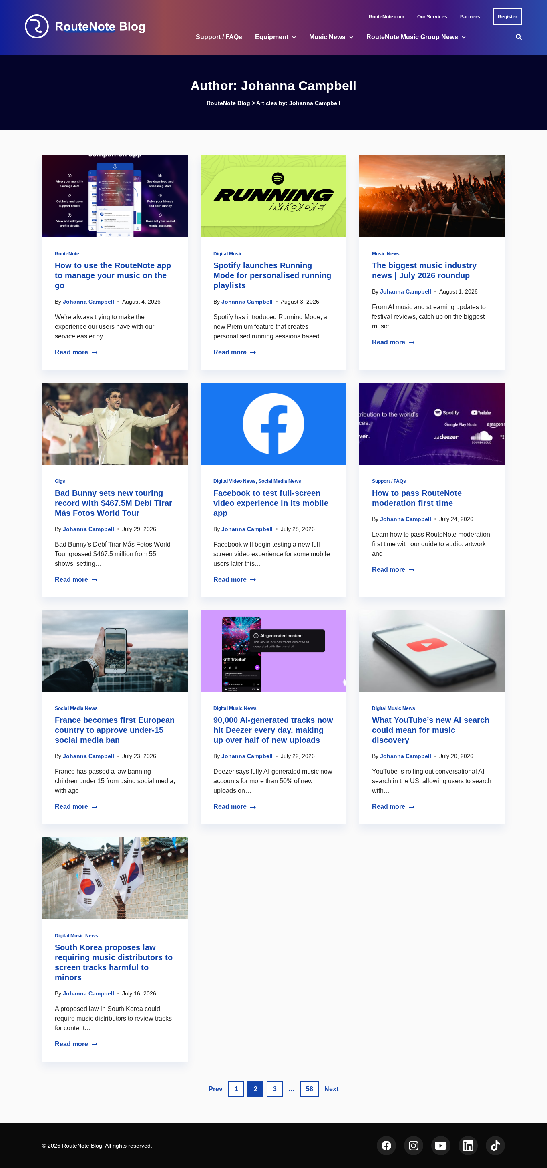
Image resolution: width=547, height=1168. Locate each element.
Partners (470, 17)
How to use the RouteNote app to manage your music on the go (113, 275)
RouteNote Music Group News (412, 37)
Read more (71, 352)
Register (507, 17)
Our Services (432, 17)
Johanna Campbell (88, 301)
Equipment (271, 37)
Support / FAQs (219, 37)
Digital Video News (234, 481)
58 (309, 1089)
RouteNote (67, 254)
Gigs (60, 481)
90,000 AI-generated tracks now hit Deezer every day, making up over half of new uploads (273, 730)
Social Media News (279, 481)
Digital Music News (235, 708)
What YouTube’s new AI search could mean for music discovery (430, 730)
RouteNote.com (386, 17)
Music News (327, 37)
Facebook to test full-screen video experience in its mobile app (270, 503)
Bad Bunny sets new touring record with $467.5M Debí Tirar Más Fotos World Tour (113, 503)
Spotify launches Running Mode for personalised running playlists (272, 275)
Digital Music (228, 254)
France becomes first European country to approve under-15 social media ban (115, 730)
